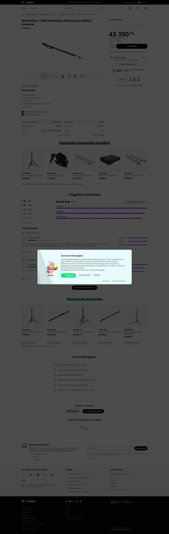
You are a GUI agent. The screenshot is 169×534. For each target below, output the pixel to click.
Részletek (96, 275)
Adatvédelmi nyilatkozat (119, 281)
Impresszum (106, 281)
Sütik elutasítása (84, 275)
